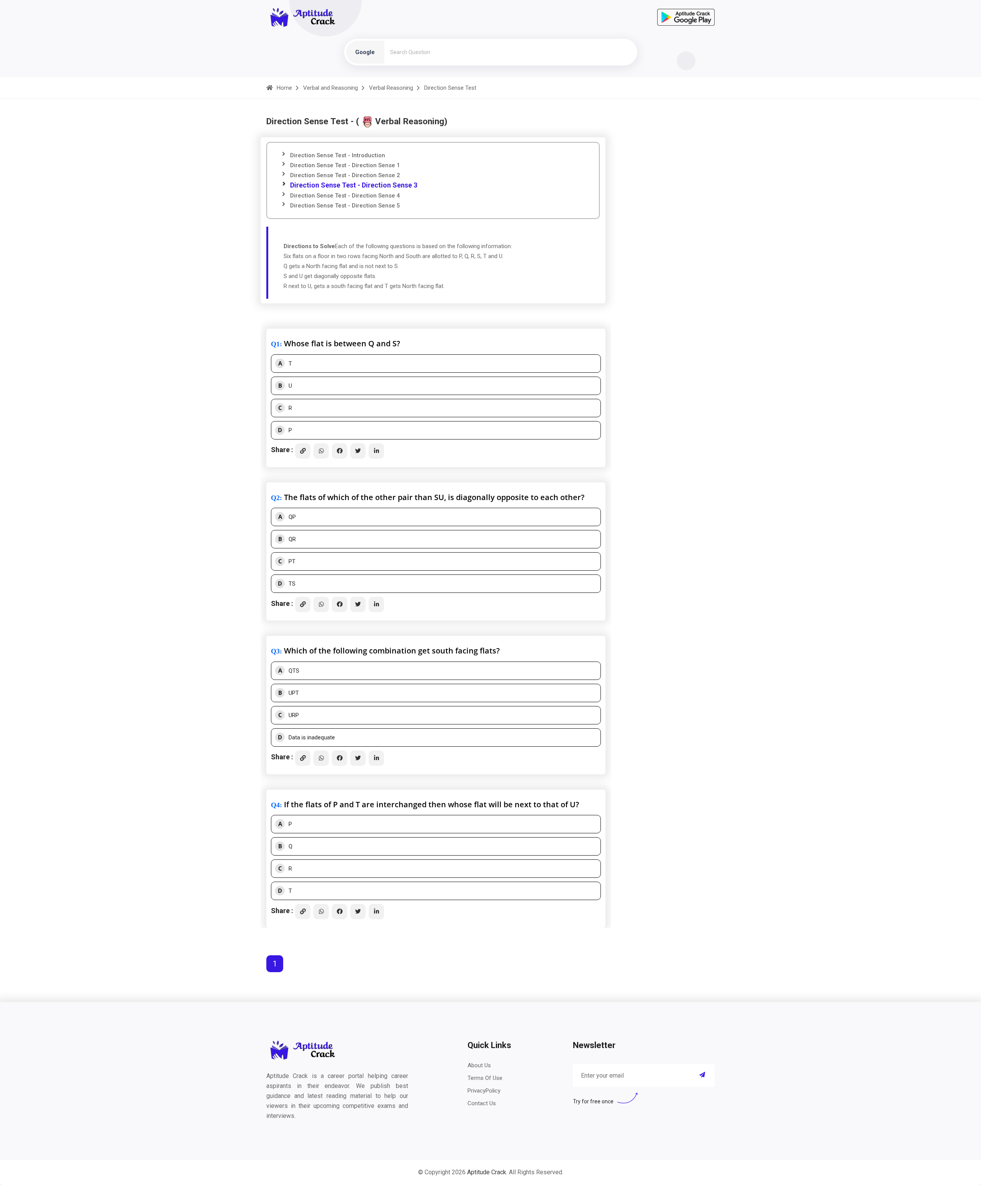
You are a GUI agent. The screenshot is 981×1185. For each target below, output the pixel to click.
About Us (479, 1065)
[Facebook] (339, 451)
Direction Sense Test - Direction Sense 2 (345, 175)
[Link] (302, 451)
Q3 (275, 651)
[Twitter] (358, 451)
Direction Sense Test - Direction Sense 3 (353, 185)
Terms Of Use (485, 1078)
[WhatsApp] (321, 451)
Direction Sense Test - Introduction (337, 155)
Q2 (275, 498)
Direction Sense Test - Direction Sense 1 (345, 165)
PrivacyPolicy (484, 1090)
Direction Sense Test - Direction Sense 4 (345, 195)
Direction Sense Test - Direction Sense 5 (345, 205)
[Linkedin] (376, 451)
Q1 (275, 344)
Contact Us (482, 1103)
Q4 (275, 805)
